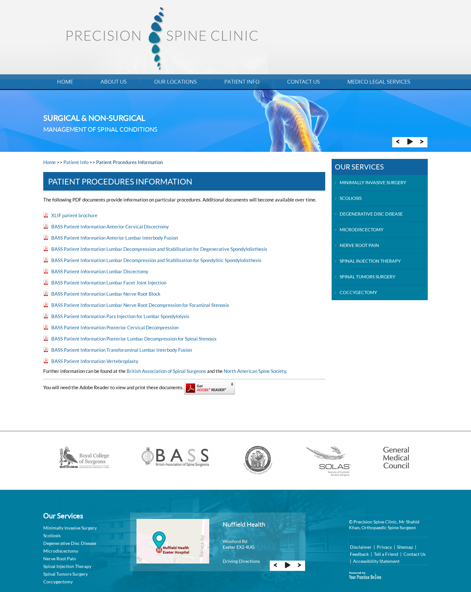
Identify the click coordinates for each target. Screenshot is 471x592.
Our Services (359, 166)
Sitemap (405, 547)
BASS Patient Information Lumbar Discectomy (99, 271)
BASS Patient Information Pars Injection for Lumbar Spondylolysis (120, 316)
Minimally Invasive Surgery (373, 182)
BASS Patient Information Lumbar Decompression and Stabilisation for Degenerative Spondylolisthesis (159, 249)
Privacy (384, 547)
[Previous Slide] (397, 143)
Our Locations (175, 81)
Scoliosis (350, 198)
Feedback (359, 554)
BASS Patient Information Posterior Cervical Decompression (114, 327)
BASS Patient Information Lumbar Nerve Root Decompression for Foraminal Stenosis (140, 305)
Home (65, 81)
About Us (114, 81)
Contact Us (303, 81)
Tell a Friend (386, 554)
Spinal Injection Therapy (370, 261)
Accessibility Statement (376, 561)
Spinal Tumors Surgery (367, 276)
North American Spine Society (255, 371)
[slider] (410, 143)
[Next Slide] (422, 143)
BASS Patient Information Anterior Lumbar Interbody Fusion (114, 238)
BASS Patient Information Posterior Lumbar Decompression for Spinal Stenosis (134, 338)
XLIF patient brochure (74, 215)
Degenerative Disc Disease (371, 214)
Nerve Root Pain (359, 245)
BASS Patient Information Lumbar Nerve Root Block (106, 294)
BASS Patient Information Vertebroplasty (94, 361)
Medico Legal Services (378, 81)
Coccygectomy (358, 292)
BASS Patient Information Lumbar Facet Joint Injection (108, 282)
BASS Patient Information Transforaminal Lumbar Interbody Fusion (121, 350)
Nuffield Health (244, 524)
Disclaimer (361, 547)
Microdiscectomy (362, 229)
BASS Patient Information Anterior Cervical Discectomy (110, 226)
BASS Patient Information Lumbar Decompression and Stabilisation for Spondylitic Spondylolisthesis (156, 260)
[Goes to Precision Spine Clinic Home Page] (161, 72)
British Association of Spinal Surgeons (166, 371)
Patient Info (242, 81)
